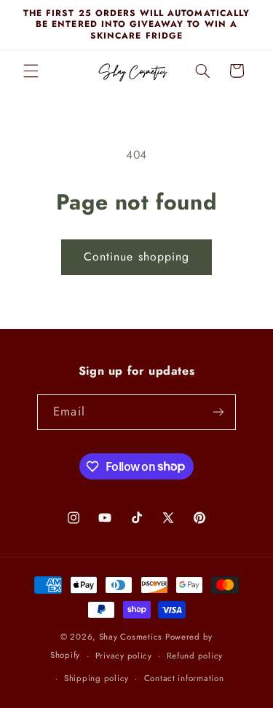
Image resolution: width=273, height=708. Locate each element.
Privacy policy (123, 655)
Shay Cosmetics (130, 637)
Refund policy (195, 655)
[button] (30, 70)
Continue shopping (136, 256)
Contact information (184, 678)
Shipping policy (96, 678)
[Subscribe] (217, 412)
